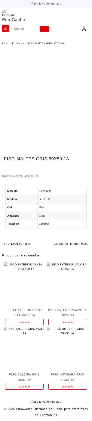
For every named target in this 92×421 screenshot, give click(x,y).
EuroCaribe (13, 19)
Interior (74, 243)
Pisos (84, 243)
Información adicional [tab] (21, 176)
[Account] (84, 28)
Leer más (24, 322)
